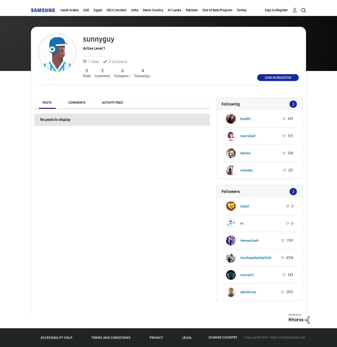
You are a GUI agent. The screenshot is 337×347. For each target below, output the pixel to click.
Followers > (122, 73)
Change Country (223, 337)
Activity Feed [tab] (112, 103)
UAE (86, 10)
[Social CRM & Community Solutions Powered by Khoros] (299, 318)
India (134, 10)
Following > (143, 73)
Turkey (241, 10)
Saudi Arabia (70, 10)
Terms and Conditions (110, 338)
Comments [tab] (77, 103)
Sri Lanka (174, 10)
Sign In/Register (276, 10)
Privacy (156, 338)
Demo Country (153, 10)
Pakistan (192, 10)
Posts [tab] (47, 103)
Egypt (98, 10)
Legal (187, 338)
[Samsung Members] (43, 10)
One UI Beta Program (217, 10)
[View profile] (231, 119)
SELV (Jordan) (117, 10)
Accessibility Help (56, 338)
